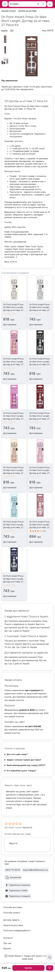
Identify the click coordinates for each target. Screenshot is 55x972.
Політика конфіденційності (17, 930)
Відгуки (7, 948)
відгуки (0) (27, 827)
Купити (28, 968)
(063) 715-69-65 (12, 870)
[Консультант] (49, 957)
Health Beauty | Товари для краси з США (28, 956)
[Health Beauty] (5, 4)
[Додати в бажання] (49, 968)
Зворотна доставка (13, 925)
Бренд (4, 30)
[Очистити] (43, 4)
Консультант (15, 877)
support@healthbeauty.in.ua (35, 870)
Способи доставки (12, 907)
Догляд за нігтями (27, 10)
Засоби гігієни (8, 10)
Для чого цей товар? (17, 754)
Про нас (7, 943)
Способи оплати (11, 912)
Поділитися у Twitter (18, 890)
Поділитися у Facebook (19, 885)
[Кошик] (50, 4)
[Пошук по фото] (38, 4)
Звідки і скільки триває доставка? (24, 759)
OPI (11, 30)
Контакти (8, 938)
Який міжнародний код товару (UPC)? (26, 765)
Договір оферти (11, 920)
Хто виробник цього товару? (21, 770)
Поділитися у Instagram (19, 896)
